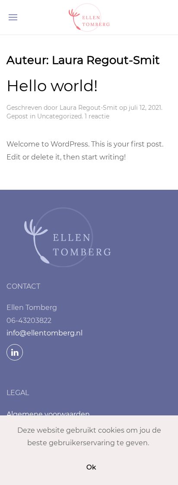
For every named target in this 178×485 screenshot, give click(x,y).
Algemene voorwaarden (48, 414)
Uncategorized (59, 116)
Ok (91, 467)
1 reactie (97, 116)
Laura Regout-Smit (89, 108)
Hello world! (52, 85)
